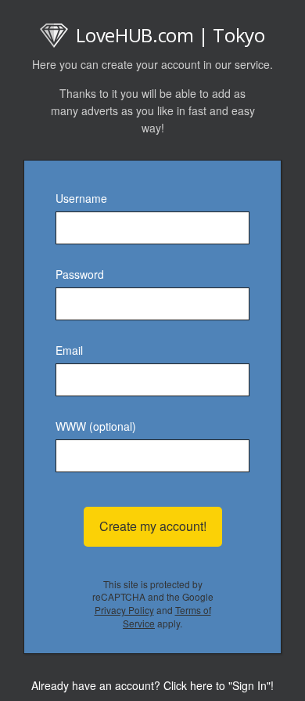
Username (81, 198)
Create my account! (152, 526)
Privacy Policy (124, 609)
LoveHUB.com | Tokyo (170, 35)
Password (80, 274)
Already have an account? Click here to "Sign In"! (152, 685)
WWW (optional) (96, 426)
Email (69, 350)
